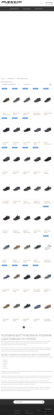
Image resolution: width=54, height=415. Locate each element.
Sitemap (39, 410)
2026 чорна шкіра (47, 231)
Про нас (27, 410)
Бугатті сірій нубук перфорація (26, 261)
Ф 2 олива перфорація (47, 320)
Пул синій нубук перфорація (6, 143)
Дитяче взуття (39, 8)
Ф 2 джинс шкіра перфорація (37, 320)
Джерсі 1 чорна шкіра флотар (27, 231)
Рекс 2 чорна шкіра (47, 143)
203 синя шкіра (5, 173)
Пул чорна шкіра (16, 143)
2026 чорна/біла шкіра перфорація (37, 290)
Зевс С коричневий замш (6, 114)
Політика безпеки (29, 412)
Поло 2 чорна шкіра (27, 202)
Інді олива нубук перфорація (6, 320)
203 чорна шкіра (16, 173)
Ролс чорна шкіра (37, 231)
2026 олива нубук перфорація (16, 290)
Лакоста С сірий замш (37, 202)
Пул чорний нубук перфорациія (27, 143)
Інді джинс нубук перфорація (47, 290)
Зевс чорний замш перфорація (47, 114)
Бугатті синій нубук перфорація (37, 261)
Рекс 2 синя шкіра (37, 143)
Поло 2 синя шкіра (16, 202)
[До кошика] (8, 98)
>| (30, 327)
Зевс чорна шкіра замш (37, 114)
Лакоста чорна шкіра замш (16, 231)
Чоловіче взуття (14, 8)
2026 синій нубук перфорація (26, 290)
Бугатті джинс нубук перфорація (6, 261)
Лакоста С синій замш (47, 202)
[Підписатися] (42, 402)
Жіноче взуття (27, 8)
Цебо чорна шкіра (37, 173)
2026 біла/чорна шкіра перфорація (47, 261)
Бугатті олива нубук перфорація (16, 261)
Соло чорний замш (46, 173)
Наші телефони (48, 2)
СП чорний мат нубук (6, 202)
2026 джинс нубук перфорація (6, 290)
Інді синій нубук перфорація (26, 320)
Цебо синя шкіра (26, 173)
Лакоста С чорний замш (6, 231)
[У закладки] (9, 88)
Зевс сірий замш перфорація (16, 114)
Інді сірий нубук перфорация (16, 320)
